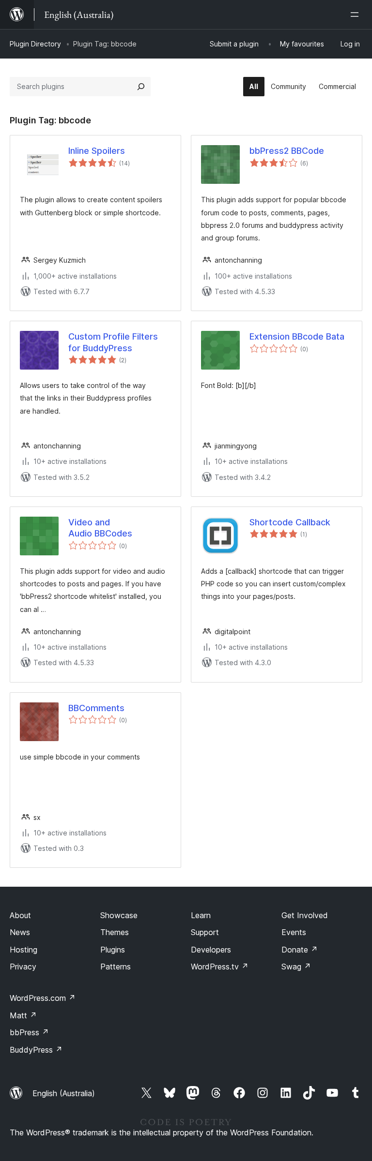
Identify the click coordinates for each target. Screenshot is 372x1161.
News (20, 932)
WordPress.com (43, 998)
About (20, 915)
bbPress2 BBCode (286, 151)
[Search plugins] (141, 86)
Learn (201, 915)
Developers (211, 949)
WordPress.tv (219, 966)
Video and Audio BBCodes (100, 527)
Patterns (115, 966)
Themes (114, 932)
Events (293, 932)
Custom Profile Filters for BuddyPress (113, 342)
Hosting (23, 949)
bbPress (29, 1032)
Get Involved (304, 915)
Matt (23, 1015)
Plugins (112, 949)
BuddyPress (36, 1050)
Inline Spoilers (96, 151)
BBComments (96, 708)
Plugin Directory (35, 44)
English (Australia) (63, 1093)
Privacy (23, 966)
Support (205, 932)
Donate (299, 949)
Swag (296, 966)
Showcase (119, 915)
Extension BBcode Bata (296, 336)
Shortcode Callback (289, 522)
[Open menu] (356, 14)
